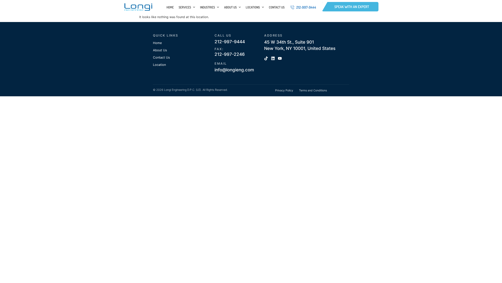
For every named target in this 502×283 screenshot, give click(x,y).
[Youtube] (280, 58)
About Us (230, 7)
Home (170, 7)
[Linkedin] (273, 58)
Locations (253, 7)
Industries (207, 7)
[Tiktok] (266, 58)
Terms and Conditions (313, 90)
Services (185, 7)
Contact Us (277, 7)
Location (159, 65)
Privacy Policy (284, 90)
